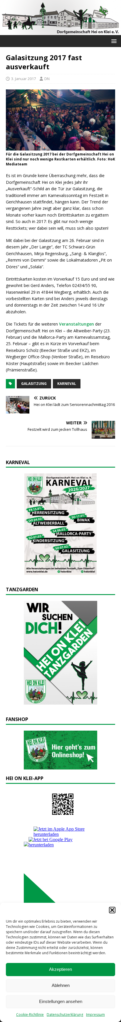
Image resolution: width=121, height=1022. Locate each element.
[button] (112, 910)
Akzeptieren (60, 969)
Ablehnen (61, 985)
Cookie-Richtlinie (30, 1014)
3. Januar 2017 (23, 78)
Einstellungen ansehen (60, 1001)
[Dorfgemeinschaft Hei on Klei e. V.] (60, 31)
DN (47, 78)
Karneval (66, 383)
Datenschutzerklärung (65, 1014)
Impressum (95, 1014)
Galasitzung (34, 383)
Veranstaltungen (76, 324)
